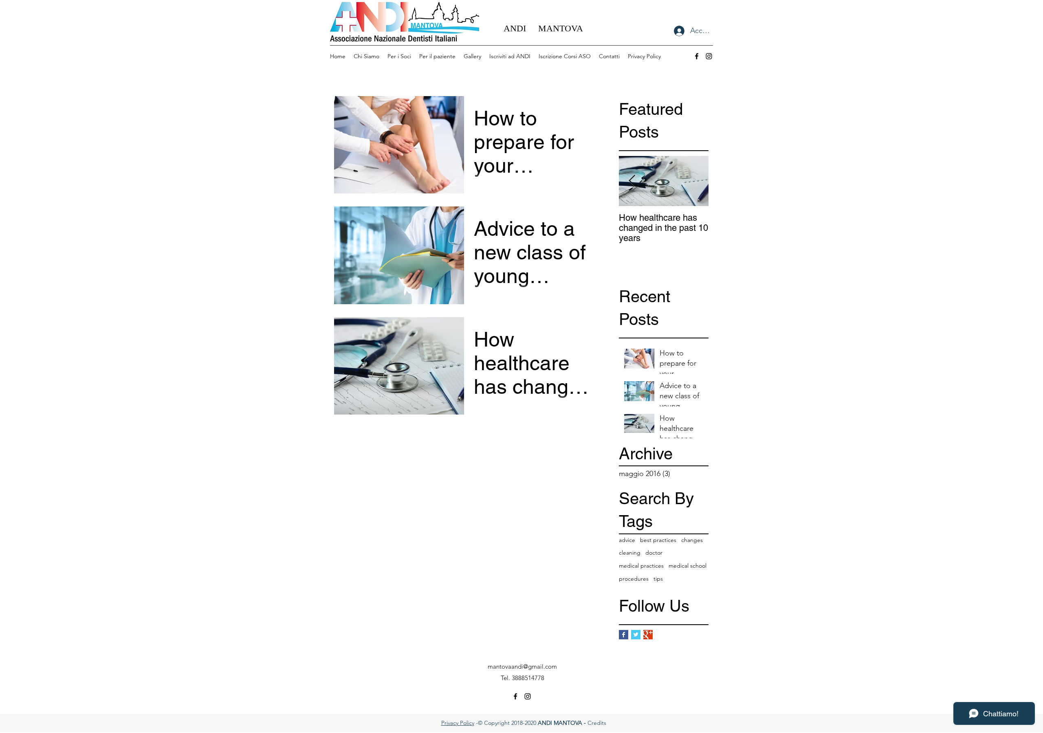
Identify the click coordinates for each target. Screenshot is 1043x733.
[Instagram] (709, 56)
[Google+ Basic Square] (648, 634)
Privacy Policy (457, 722)
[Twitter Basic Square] (635, 634)
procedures (634, 578)
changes (692, 540)
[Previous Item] (632, 181)
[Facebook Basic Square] (623, 634)
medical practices (641, 565)
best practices (658, 540)
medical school (687, 565)
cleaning (629, 552)
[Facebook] (697, 56)
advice (627, 540)
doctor (653, 552)
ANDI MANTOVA (543, 28)
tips (658, 578)
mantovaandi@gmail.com (522, 666)
